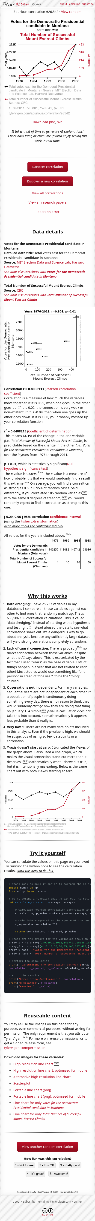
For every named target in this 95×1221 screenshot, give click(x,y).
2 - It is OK (46, 1165)
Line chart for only (45, 1105)
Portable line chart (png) (32, 1090)
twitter (78, 1202)
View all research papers (48, 202)
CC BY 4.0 (47, 1214)
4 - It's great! (35, 1174)
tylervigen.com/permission (24, 1047)
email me (74, 4)
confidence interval (65, 516)
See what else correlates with (44, 274)
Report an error (47, 212)
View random (71, 11)
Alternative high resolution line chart (42, 1077)
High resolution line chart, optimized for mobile (50, 1070)
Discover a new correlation (47, 181)
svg (59, 122)
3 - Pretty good (70, 1165)
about (63, 4)
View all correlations (47, 193)
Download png (44, 122)
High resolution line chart (33, 1064)
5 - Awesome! (59, 1174)
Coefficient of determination (49, 431)
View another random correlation (47, 1146)
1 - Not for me (24, 1165)
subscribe (88, 4)
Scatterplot (21, 1083)
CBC (20, 290)
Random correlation (47, 167)
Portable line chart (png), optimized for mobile (49, 1096)
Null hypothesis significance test (39, 466)
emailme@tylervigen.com (54, 1202)
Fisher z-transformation (39, 521)
